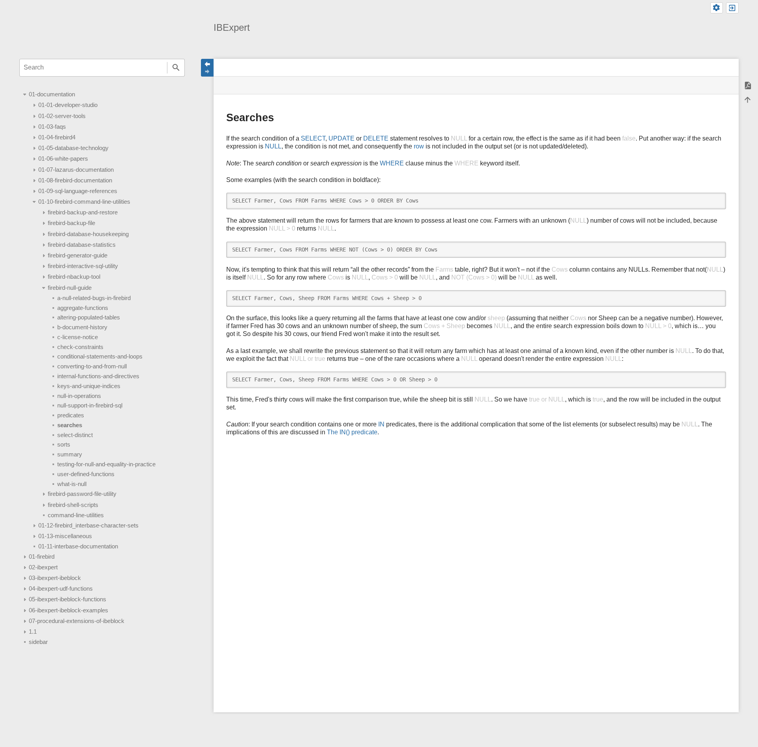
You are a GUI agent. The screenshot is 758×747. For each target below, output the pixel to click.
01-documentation (52, 94)
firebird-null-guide (70, 287)
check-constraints (80, 346)
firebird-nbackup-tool (74, 276)
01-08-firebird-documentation (75, 180)
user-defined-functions (85, 474)
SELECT (313, 138)
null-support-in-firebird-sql (89, 405)
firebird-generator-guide (77, 255)
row (419, 146)
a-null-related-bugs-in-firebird (94, 298)
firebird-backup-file (71, 223)
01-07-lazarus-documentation (76, 169)
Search (176, 67)
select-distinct (75, 435)
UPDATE (341, 138)
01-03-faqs (52, 126)
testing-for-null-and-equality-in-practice (106, 464)
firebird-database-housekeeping (88, 234)
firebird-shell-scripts (73, 504)
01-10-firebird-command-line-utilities (84, 201)
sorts (63, 444)
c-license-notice (77, 337)
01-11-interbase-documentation (78, 546)
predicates (70, 415)
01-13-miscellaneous (65, 536)
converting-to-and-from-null (92, 366)
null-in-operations (79, 395)
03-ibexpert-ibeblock (55, 577)
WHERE (392, 163)
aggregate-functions (82, 307)
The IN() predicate (352, 432)
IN (381, 424)
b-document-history (82, 327)
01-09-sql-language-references (77, 191)
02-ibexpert (43, 567)
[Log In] (732, 7)
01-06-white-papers (63, 158)
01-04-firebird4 (56, 137)
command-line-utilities (76, 515)
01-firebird (41, 556)
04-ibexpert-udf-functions (61, 588)
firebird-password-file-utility (82, 493)
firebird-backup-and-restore (83, 212)
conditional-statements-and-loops (100, 356)
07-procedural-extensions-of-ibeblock (76, 620)
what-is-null (71, 483)
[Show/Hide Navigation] (207, 68)
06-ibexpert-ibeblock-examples (68, 610)
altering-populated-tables (88, 317)
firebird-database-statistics (82, 244)
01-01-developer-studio (68, 104)
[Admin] (716, 7)
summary (69, 454)
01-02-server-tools (62, 116)
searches (69, 425)
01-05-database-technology (73, 148)
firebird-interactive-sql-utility (83, 266)
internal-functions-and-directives (98, 376)
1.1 (33, 631)
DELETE (375, 138)
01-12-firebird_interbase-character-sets (88, 525)
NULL (273, 146)
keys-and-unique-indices (88, 386)
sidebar (38, 641)
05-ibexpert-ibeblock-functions (67, 599)
